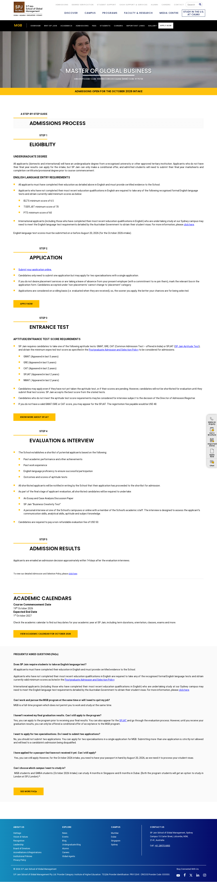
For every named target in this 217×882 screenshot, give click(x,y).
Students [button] (105, 25)
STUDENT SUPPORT (106, 5)
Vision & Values (20, 837)
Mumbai (115, 833)
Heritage (17, 833)
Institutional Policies (22, 856)
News (64, 833)
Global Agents (68, 856)
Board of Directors (21, 848)
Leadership (18, 844)
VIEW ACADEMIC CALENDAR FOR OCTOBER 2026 (45, 633)
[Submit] (200, 4)
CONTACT (179, 5)
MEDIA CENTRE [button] (169, 13)
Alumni (65, 848)
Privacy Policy (19, 860)
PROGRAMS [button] (109, 13)
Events (65, 837)
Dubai (113, 837)
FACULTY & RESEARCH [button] (138, 13)
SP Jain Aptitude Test (187, 346)
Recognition (18, 841)
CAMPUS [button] (90, 13)
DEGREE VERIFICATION (83, 5)
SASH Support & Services (133, 5)
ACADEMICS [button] (66, 25)
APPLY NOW (26, 303)
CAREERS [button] (118, 25)
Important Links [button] (135, 25)
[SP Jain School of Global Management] (28, 8)
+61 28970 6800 (162, 845)
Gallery (152, 25)
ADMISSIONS (62, 5)
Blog (64, 841)
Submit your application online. (35, 269)
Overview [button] (36, 25)
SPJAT (123, 720)
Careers (166, 5)
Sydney (114, 844)
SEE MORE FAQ (28, 791)
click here (189, 224)
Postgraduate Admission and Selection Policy (114, 349)
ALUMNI (154, 5)
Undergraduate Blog (71, 844)
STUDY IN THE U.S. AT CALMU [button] (193, 13)
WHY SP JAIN (50, 25)
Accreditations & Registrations (27, 852)
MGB (18, 25)
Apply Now (166, 25)
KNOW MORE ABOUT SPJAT (34, 417)
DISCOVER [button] (71, 13)
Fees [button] (94, 25)
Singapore (115, 841)
